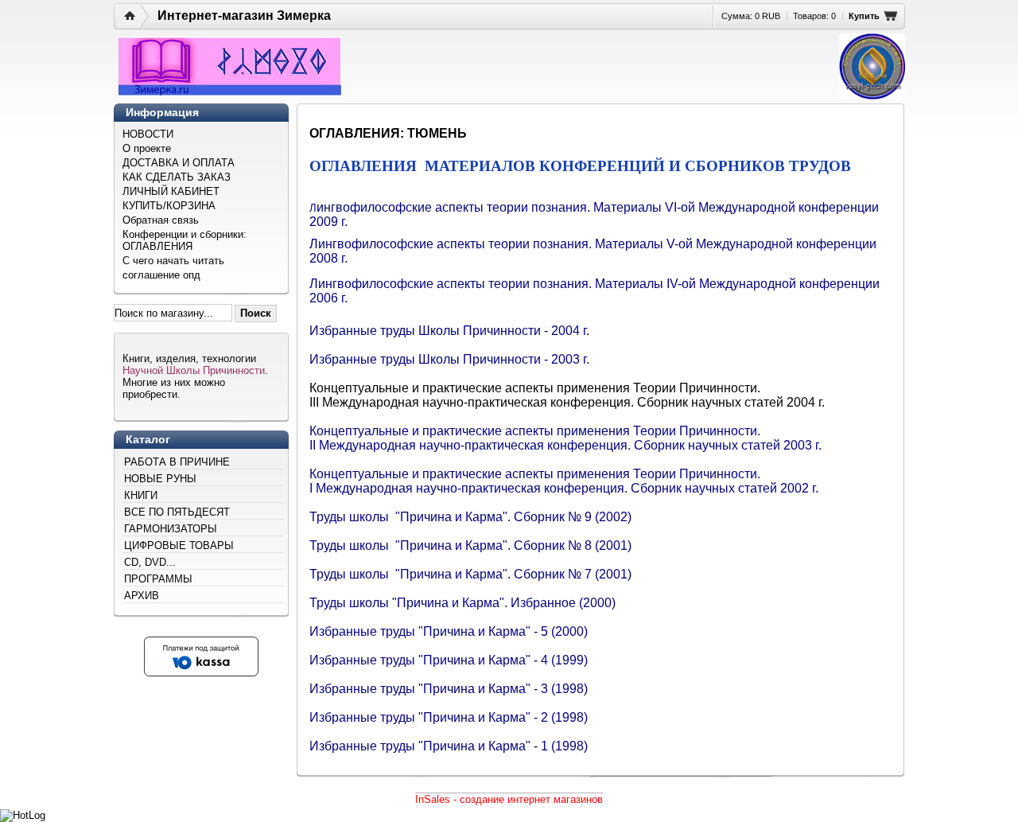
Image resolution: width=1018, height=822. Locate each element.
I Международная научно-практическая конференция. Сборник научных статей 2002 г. (563, 488)
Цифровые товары (179, 545)
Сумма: (750, 16)
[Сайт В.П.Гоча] (872, 66)
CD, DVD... (150, 562)
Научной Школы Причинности (193, 370)
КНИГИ (140, 495)
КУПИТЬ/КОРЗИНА (169, 206)
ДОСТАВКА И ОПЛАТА (178, 163)
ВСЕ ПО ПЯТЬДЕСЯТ (177, 512)
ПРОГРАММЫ (158, 579)
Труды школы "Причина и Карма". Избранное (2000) (462, 603)
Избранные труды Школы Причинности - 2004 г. (449, 330)
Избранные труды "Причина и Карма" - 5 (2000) (448, 631)
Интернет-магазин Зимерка (244, 15)
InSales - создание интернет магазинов (509, 799)
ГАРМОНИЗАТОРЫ (170, 529)
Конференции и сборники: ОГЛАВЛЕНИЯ (184, 240)
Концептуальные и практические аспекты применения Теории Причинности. (534, 431)
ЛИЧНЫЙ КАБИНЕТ (171, 191)
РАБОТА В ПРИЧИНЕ (177, 462)
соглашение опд (161, 275)
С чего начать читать (173, 261)
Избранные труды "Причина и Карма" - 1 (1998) (448, 746)
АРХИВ (141, 596)
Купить (864, 16)
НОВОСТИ (147, 134)
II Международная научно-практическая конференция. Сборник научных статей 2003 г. (565, 445)
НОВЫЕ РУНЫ (160, 479)
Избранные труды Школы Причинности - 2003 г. (449, 359)
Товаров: (814, 16)
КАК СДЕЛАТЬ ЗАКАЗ (176, 177)
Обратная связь (160, 220)
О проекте (146, 148)
